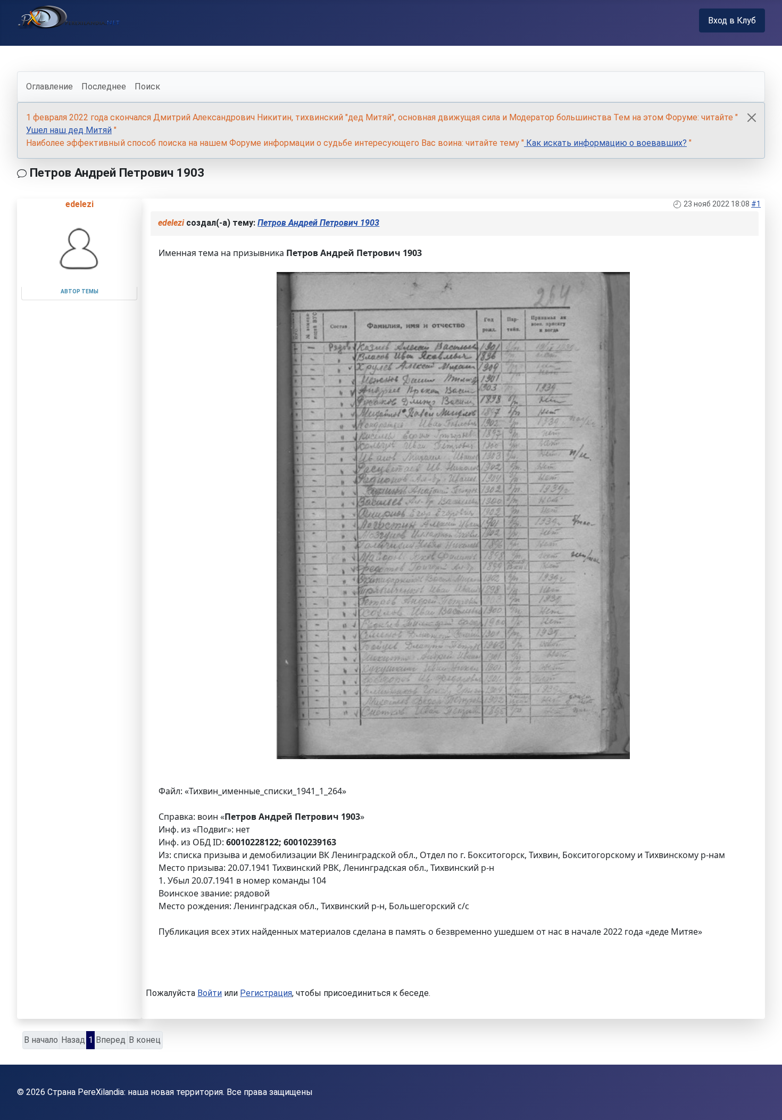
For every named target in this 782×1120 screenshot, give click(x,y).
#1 (756, 204)
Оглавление (49, 86)
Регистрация (266, 993)
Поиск (147, 86)
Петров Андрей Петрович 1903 (318, 223)
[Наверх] (763, 1100)
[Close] (751, 118)
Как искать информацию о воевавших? (605, 143)
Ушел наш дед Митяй (69, 130)
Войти (209, 993)
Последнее (103, 86)
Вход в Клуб (732, 20)
